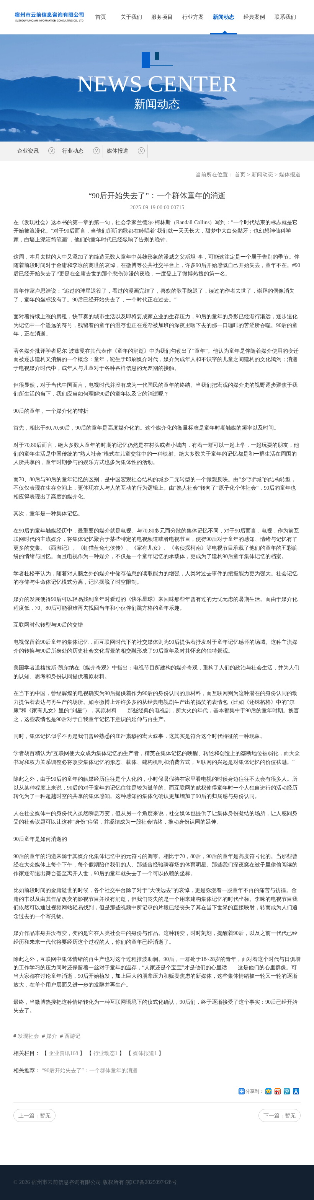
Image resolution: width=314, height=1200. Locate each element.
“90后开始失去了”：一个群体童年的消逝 (89, 1070)
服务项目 (162, 17)
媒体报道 (117, 151)
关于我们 (131, 17)
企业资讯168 (63, 1053)
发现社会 (28, 1036)
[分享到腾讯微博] (286, 1094)
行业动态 (72, 151)
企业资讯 (28, 151)
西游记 (72, 1036)
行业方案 (193, 17)
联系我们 (285, 17)
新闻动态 (223, 17)
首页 (100, 17)
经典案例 (254, 17)
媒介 (51, 1036)
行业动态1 (105, 1053)
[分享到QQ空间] (268, 1094)
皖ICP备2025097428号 (151, 1182)
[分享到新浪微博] (277, 1094)
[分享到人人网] (296, 1094)
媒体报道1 (145, 1053)
